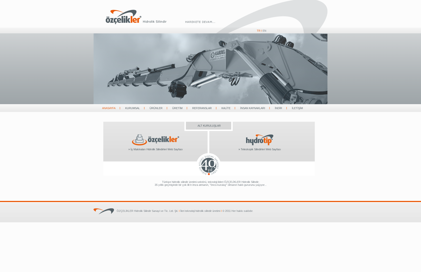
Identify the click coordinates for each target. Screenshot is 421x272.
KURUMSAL (132, 108)
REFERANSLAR (202, 108)
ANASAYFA (108, 108)
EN (264, 30)
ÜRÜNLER (156, 108)
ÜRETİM (177, 108)
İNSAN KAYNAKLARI (252, 108)
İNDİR (278, 108)
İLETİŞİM (297, 108)
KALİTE (225, 108)
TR (258, 30)
